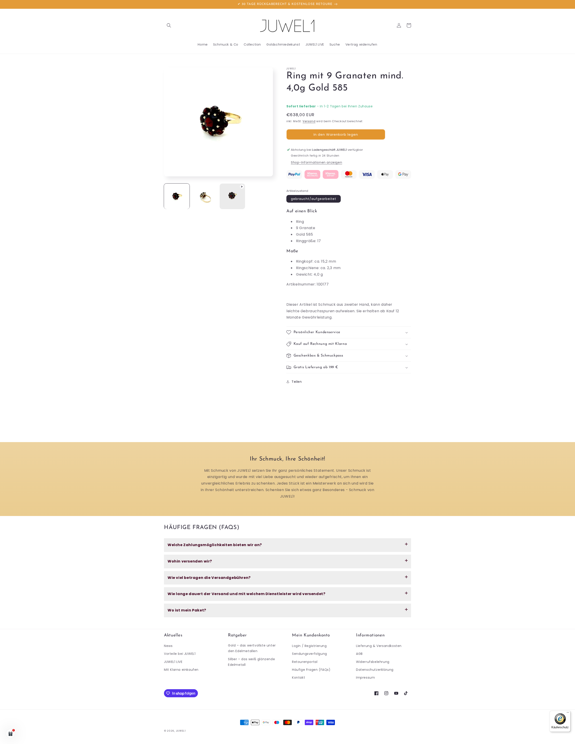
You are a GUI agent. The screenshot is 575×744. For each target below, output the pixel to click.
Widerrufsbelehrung (372, 662)
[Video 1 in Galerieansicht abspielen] (232, 196)
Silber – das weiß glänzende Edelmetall (251, 662)
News (168, 646)
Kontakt (298, 677)
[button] (169, 25)
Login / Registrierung (309, 646)
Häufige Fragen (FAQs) (311, 669)
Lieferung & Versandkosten (379, 646)
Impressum (365, 677)
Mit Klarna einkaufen (181, 669)
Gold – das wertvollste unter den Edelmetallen (252, 648)
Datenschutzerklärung (375, 669)
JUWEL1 (181, 731)
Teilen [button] (297, 381)
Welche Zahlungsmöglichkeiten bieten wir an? (215, 544)
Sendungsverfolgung (309, 653)
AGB (359, 653)
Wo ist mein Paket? (187, 610)
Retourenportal (304, 662)
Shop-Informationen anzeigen (316, 162)
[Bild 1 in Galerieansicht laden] (177, 196)
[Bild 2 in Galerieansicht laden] (204, 196)
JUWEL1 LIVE (173, 662)
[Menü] (568, 713)
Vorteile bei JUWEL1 (179, 653)
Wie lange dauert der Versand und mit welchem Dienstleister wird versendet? (246, 593)
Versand (309, 121)
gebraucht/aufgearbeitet (313, 199)
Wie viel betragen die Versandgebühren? (209, 577)
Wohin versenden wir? (190, 561)
